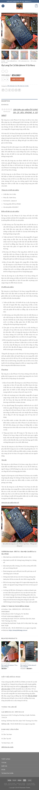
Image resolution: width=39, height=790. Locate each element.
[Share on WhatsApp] (3, 90)
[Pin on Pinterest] (16, 90)
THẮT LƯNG (5, 759)
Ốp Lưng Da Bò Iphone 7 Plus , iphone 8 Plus (9, 666)
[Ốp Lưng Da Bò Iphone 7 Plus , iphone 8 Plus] (10, 651)
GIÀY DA (4, 766)
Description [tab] (5, 101)
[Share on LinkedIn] (19, 90)
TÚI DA (3, 762)
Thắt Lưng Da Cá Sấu (10, 784)
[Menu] (3, 5)
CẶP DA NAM (21, 784)
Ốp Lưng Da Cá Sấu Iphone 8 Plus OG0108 (28, 666)
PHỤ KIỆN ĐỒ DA (12, 61)
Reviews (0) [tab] (4, 104)
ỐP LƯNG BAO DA (24, 61)
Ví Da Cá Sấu (11, 783)
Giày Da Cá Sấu (30, 784)
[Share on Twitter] (9, 90)
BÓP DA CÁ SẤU (21, 783)
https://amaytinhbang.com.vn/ (18, 630)
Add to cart (17, 79)
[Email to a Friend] (12, 90)
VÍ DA (3, 769)
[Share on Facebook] (6, 90)
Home (3, 61)
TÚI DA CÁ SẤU (30, 783)
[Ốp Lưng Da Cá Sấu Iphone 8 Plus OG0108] (29, 651)
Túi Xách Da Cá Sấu (7, 773)
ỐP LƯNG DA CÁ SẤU (23, 86)
